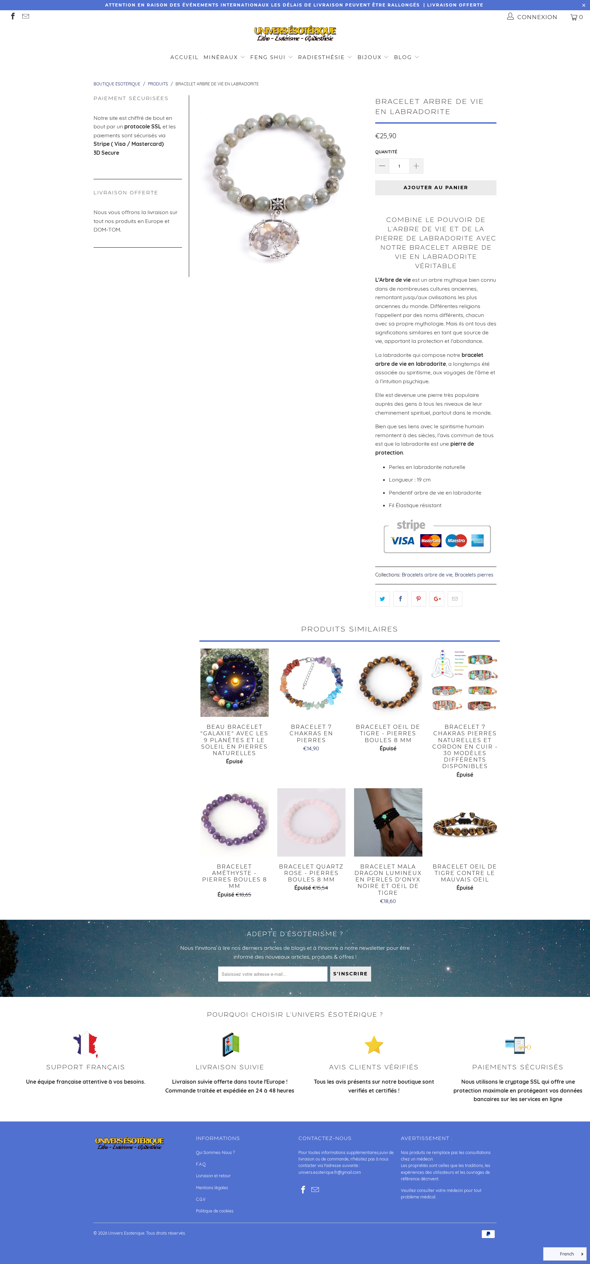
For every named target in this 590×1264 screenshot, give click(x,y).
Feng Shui (268, 57)
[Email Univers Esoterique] (25, 16)
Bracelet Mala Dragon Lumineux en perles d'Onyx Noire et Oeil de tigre (388, 822)
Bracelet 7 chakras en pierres (311, 683)
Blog (404, 57)
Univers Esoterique (126, 1233)
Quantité (386, 151)
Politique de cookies (215, 1210)
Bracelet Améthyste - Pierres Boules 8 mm (234, 822)
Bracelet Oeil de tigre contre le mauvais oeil (465, 822)
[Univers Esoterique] (295, 34)
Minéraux (220, 57)
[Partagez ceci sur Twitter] (382, 599)
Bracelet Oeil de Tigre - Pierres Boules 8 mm (388, 683)
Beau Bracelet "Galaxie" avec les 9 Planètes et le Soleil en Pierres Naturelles (234, 683)
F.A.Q (201, 1164)
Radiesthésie (321, 57)
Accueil (184, 57)
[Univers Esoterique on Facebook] (12, 16)
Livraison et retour (213, 1175)
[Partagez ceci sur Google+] (437, 599)
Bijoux (369, 57)
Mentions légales (212, 1187)
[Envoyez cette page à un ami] (455, 599)
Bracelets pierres (474, 575)
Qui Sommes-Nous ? (215, 1152)
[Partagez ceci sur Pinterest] (418, 599)
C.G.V (201, 1199)
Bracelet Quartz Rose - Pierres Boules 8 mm (311, 822)
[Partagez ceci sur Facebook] (400, 599)
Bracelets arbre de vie (427, 575)
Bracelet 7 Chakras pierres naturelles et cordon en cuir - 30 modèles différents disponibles (465, 683)
